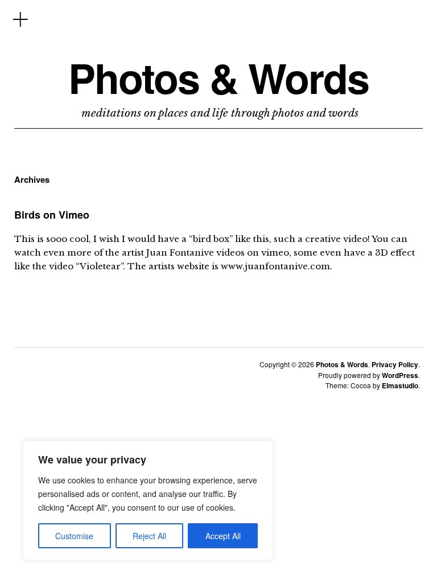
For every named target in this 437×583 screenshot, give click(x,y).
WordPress (400, 375)
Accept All (223, 535)
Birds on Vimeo (51, 214)
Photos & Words (218, 77)
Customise (74, 535)
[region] (148, 500)
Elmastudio (400, 385)
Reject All (149, 535)
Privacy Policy (395, 364)
